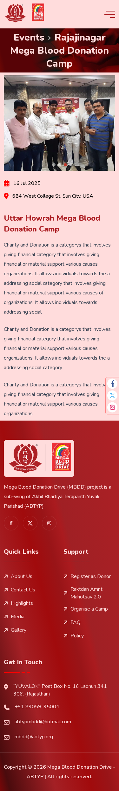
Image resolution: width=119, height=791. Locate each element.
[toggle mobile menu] (109, 14)
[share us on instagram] (49, 523)
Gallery (18, 630)
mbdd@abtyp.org (34, 736)
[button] (54, 164)
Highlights (22, 603)
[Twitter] (112, 396)
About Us (21, 576)
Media (17, 616)
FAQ (75, 622)
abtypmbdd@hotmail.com (43, 721)
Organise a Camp (89, 608)
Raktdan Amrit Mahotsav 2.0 (86, 593)
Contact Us (23, 589)
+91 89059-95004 (37, 706)
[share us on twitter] (30, 523)
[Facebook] (112, 384)
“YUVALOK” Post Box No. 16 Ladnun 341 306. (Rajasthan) (60, 690)
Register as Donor (90, 576)
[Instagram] (112, 407)
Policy (77, 635)
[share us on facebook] (11, 523)
